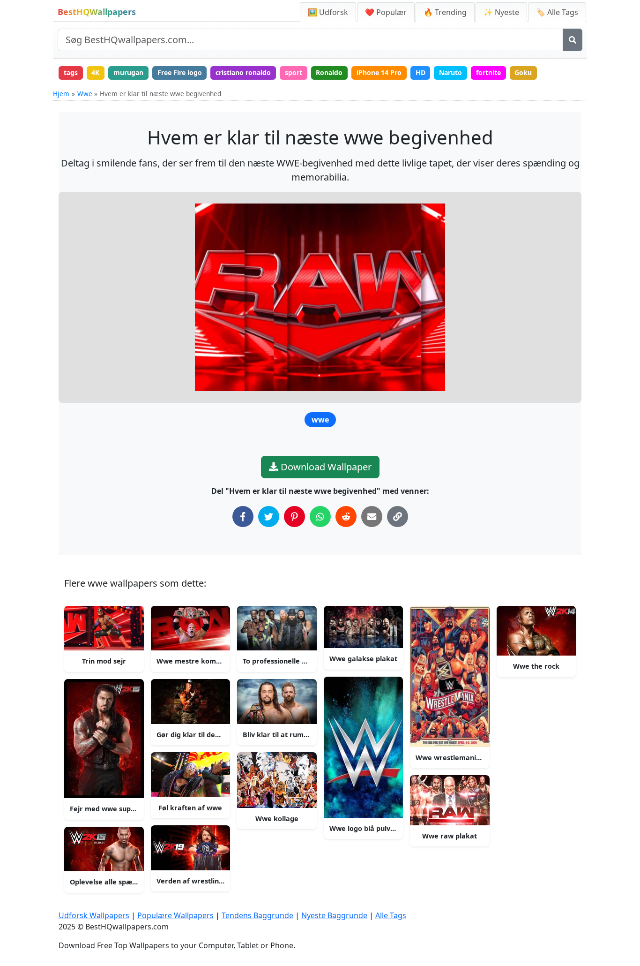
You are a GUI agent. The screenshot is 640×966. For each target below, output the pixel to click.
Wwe (84, 93)
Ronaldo (329, 72)
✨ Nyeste (501, 12)
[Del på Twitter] (268, 516)
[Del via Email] (371, 516)
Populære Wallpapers (175, 915)
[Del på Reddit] (346, 516)
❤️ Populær (386, 12)
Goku (523, 72)
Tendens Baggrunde (257, 915)
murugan (128, 72)
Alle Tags (390, 915)
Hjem (61, 93)
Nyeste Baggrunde (334, 915)
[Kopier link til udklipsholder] (397, 516)
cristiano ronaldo (243, 72)
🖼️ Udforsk (328, 12)
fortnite (488, 72)
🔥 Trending (445, 12)
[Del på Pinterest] (294, 516)
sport (293, 72)
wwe (320, 420)
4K (95, 72)
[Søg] (572, 40)
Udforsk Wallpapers (94, 915)
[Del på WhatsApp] (320, 516)
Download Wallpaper (325, 466)
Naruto (450, 72)
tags (71, 72)
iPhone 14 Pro (379, 72)
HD (420, 72)
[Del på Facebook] (242, 516)
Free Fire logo (179, 72)
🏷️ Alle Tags (557, 12)
